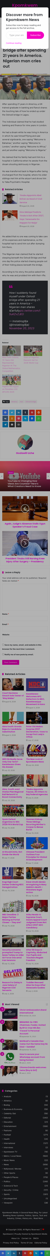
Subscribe (35, 35)
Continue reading (14, 43)
